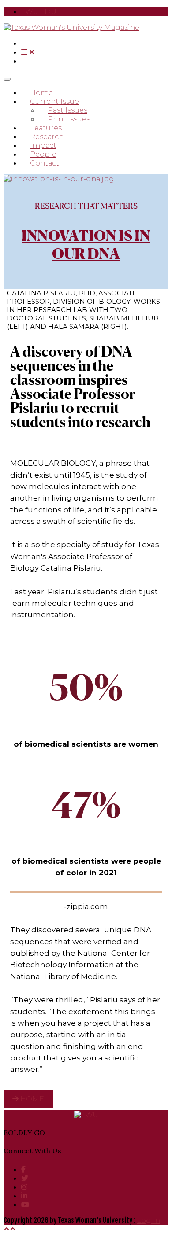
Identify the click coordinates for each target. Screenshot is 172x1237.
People (43, 154)
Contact (44, 163)
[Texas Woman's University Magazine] (71, 27)
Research (47, 137)
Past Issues (67, 110)
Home (41, 92)
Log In (148, 1220)
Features (46, 128)
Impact (43, 145)
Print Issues (69, 119)
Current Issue (54, 101)
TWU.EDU (38, 11)
